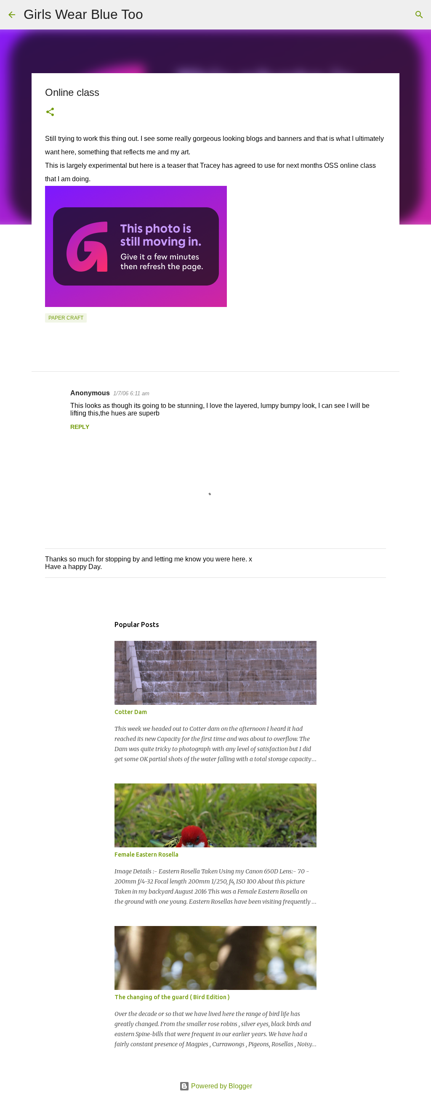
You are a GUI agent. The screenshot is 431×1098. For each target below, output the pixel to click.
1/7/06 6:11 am (131, 393)
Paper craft (65, 318)
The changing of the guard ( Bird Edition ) (172, 997)
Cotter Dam (130, 712)
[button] (50, 113)
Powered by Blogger (220, 1086)
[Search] (155, 15)
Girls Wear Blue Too (83, 14)
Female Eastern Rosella (146, 854)
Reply (79, 426)
